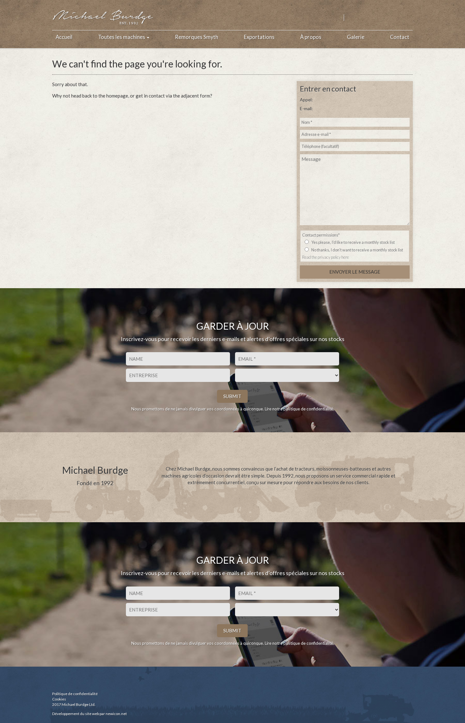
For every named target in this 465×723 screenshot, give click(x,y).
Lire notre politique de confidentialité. (299, 408)
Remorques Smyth (196, 37)
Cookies (59, 699)
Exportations (259, 37)
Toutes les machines (122, 37)
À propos (310, 37)
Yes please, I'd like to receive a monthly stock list (353, 242)
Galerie (355, 37)
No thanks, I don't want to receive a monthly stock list (357, 249)
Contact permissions (321, 235)
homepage (117, 95)
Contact (399, 37)
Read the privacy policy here (325, 257)
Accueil (64, 37)
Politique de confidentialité (75, 693)
